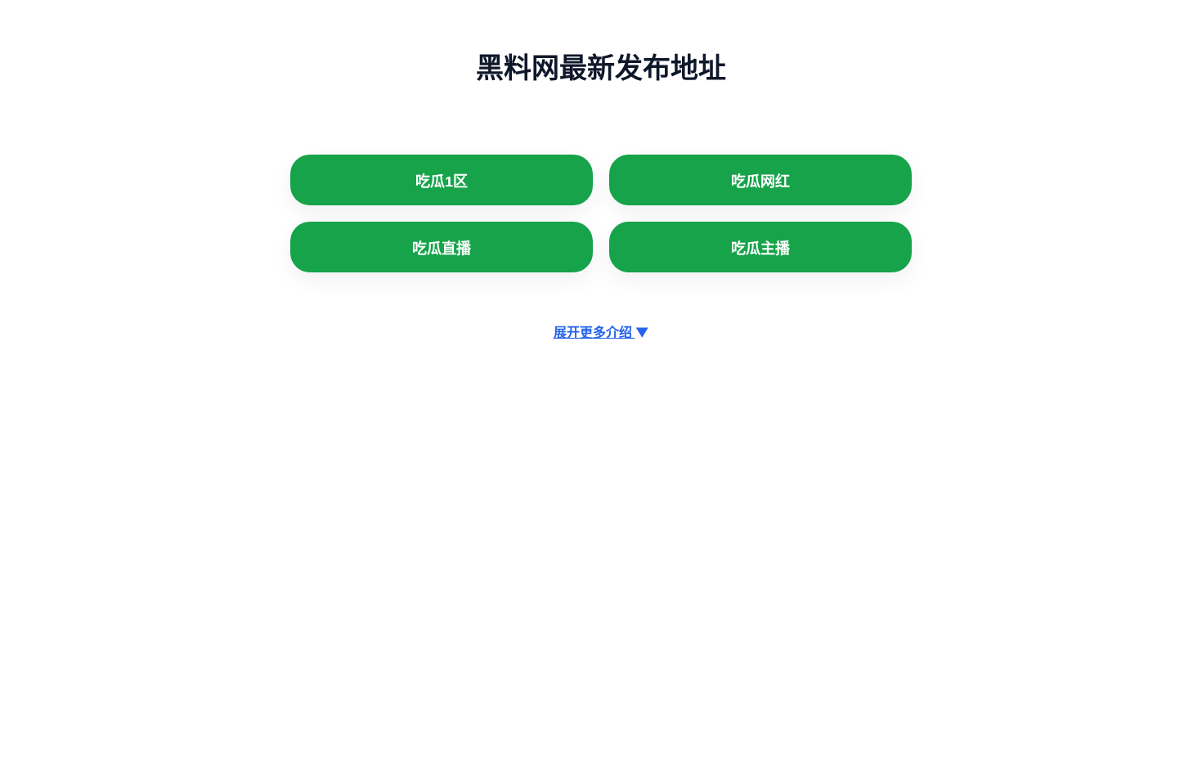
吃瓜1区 (441, 181)
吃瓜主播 (760, 248)
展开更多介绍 (601, 332)
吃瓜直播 (441, 248)
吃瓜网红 (760, 181)
